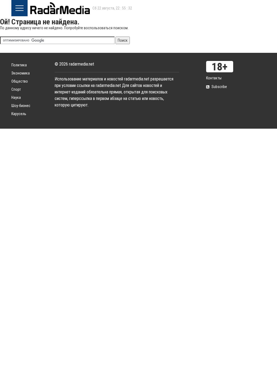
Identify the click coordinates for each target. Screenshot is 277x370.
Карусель (18, 114)
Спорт (16, 89)
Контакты (214, 78)
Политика (19, 65)
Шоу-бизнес (20, 105)
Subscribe (219, 87)
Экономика (20, 73)
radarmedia (60, 8)
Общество (19, 81)
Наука (16, 97)
